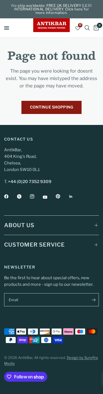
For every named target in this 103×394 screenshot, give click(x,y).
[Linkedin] (75, 196)
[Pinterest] (62, 196)
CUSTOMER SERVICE (34, 244)
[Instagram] (36, 196)
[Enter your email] (93, 299)
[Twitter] (23, 196)
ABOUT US (19, 225)
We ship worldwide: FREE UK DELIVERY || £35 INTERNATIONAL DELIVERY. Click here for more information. (51, 9)
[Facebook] (10, 196)
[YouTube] (49, 197)
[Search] (87, 28)
